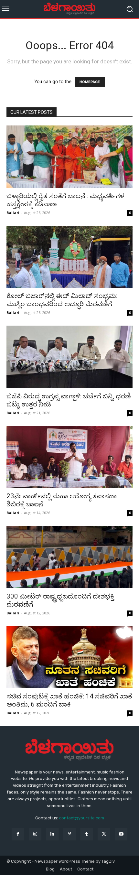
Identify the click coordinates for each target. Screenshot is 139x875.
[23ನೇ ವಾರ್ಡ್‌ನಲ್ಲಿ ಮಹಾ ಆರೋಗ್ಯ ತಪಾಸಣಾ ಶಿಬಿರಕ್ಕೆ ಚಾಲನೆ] (69, 457)
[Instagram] (35, 834)
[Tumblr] (86, 834)
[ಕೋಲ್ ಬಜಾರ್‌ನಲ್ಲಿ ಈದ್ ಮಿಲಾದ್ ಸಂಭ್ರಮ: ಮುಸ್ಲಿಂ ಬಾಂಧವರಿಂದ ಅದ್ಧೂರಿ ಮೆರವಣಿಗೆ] (69, 257)
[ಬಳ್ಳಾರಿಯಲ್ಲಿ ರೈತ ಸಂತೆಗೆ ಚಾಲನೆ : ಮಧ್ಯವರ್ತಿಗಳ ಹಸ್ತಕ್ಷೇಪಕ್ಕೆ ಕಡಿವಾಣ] (69, 156)
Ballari (12, 212)
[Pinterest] (69, 834)
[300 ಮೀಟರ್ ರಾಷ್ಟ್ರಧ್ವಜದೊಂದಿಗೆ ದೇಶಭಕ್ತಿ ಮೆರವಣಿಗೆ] (69, 557)
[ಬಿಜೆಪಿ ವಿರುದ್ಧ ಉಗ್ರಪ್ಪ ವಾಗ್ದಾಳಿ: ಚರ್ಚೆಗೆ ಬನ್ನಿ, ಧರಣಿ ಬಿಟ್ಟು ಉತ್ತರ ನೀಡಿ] (69, 357)
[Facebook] (18, 834)
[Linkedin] (52, 834)
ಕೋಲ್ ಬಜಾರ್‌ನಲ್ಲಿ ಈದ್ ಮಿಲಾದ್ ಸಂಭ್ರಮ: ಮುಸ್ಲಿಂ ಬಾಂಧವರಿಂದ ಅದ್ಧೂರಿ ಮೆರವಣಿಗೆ (61, 300)
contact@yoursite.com (81, 818)
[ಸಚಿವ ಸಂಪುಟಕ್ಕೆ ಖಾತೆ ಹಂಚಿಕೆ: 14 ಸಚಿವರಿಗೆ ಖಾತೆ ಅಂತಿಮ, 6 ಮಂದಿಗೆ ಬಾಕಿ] (69, 657)
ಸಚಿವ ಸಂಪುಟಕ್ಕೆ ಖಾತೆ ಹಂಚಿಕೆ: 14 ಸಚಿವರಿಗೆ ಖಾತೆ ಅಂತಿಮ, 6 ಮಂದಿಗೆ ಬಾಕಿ (69, 700)
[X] (104, 834)
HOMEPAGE (90, 82)
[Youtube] (121, 834)
